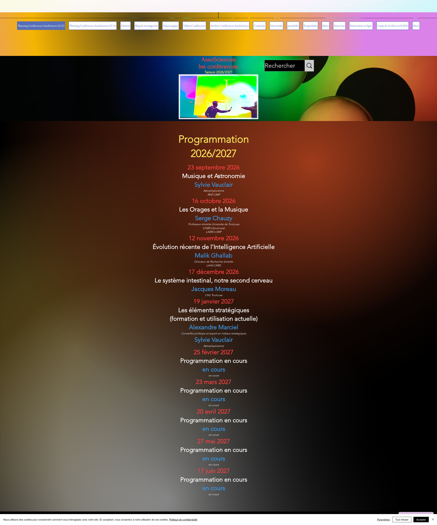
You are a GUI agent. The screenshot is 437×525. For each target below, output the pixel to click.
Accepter (421, 519)
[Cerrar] (433, 519)
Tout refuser (401, 519)
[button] (230, 25)
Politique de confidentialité (183, 519)
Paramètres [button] (383, 519)
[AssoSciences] (218, 96)
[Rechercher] (309, 65)
